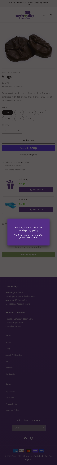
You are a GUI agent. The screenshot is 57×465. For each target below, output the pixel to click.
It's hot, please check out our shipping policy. (29, 229)
